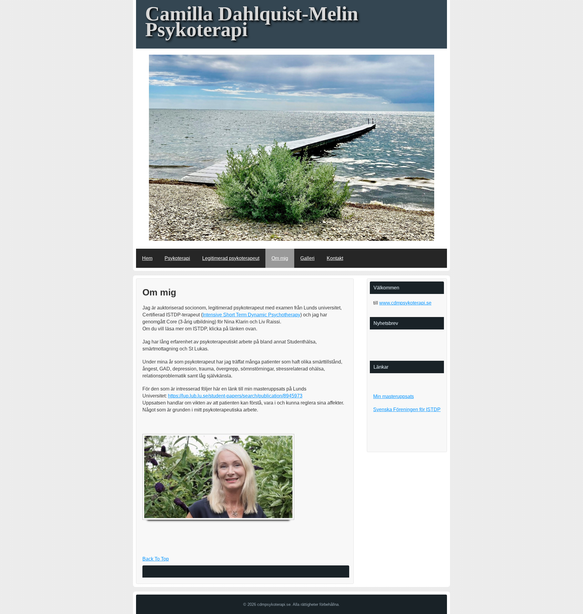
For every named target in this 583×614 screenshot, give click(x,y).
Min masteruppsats (393, 396)
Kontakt (335, 258)
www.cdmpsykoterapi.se (405, 302)
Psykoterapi (177, 258)
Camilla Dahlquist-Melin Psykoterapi (251, 21)
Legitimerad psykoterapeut (230, 258)
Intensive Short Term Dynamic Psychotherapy (251, 314)
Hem (147, 258)
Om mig (279, 258)
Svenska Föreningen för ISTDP (407, 409)
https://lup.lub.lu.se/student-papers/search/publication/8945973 (235, 395)
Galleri (307, 258)
